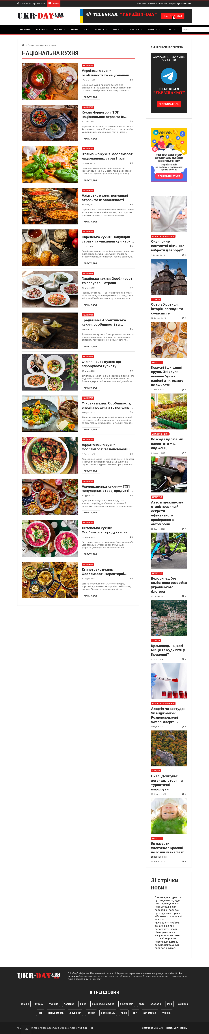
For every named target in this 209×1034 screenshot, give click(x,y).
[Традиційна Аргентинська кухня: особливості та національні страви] (50, 330)
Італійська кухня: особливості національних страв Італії (108, 156)
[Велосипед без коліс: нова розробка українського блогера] (169, 551)
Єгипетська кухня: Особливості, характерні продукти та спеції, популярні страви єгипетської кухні (107, 572)
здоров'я (155, 1003)
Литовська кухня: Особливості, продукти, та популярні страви (104, 530)
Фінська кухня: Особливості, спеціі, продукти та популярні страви (107, 405)
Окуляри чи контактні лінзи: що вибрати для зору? (168, 245)
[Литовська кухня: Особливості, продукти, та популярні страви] (50, 538)
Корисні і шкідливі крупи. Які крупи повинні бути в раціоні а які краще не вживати (167, 376)
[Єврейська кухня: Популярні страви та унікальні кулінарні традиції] (50, 247)
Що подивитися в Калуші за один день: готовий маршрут (167, 935)
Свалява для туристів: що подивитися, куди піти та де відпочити (168, 900)
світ (135, 1012)
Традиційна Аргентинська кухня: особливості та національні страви (104, 322)
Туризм (156, 299)
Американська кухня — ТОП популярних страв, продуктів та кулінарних (106, 488)
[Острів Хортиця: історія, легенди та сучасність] (169, 277)
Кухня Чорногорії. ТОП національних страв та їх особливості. (103, 114)
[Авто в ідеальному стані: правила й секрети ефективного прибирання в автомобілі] (169, 474)
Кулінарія (88, 65)
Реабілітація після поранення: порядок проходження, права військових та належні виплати (168, 913)
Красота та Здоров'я (163, 236)
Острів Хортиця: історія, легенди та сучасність (167, 308)
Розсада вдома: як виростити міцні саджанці (167, 443)
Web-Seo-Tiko (85, 1028)
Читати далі (90, 97)
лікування (75, 1012)
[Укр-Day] (42, 15)
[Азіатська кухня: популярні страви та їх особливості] (50, 206)
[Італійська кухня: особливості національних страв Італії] (50, 164)
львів (124, 1012)
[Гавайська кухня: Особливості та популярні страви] (50, 289)
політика (69, 1003)
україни (166, 1012)
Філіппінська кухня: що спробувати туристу (101, 364)
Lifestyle (157, 362)
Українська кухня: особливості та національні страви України (105, 73)
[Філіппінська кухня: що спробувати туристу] (50, 372)
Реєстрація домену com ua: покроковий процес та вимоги (167, 945)
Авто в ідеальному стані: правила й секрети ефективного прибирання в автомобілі (167, 513)
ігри (169, 1003)
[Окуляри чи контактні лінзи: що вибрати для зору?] (169, 214)
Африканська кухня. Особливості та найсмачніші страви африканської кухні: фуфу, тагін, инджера (106, 447)
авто (142, 1003)
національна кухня (103, 1003)
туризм (39, 1003)
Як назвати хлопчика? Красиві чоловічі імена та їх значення (167, 850)
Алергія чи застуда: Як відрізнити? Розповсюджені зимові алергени (168, 715)
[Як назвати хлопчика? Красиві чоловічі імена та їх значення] (169, 816)
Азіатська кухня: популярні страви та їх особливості (105, 197)
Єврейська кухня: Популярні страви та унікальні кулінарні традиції (106, 239)
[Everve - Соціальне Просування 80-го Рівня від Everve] (169, 153)
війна (83, 1003)
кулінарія (183, 1003)
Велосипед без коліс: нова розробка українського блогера (169, 584)
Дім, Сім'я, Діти (160, 434)
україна (53, 1003)
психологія (126, 1003)
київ (40, 1012)
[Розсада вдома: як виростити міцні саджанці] (169, 411)
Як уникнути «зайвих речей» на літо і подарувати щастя (167, 926)
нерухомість (56, 1012)
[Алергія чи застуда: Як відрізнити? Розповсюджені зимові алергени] (169, 681)
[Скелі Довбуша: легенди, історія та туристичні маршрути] (169, 748)
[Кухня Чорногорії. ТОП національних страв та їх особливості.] (50, 123)
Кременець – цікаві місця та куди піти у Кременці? (168, 650)
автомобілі (150, 1012)
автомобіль (108, 1012)
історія (91, 1012)
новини (25, 1003)
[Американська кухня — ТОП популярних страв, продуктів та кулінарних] (50, 497)
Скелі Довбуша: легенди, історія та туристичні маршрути (167, 782)
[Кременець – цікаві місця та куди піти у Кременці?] (169, 618)
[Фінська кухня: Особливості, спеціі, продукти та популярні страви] (50, 414)
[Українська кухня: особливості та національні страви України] (50, 81)
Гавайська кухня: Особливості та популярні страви (107, 281)
